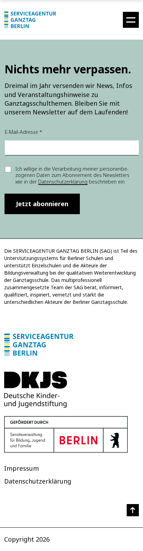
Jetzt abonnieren (42, 204)
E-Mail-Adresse (23, 132)
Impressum (21, 468)
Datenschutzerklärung (62, 181)
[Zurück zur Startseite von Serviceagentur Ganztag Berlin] (71, 344)
